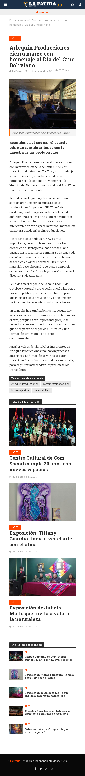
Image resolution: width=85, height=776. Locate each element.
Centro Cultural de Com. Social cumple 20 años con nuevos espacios (40, 463)
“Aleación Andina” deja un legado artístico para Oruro (47, 731)
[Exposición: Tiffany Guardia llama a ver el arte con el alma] (42, 502)
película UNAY (42, 390)
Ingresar (43, 12)
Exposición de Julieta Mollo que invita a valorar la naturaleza (40, 613)
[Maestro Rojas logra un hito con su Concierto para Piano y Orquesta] (16, 711)
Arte (15, 37)
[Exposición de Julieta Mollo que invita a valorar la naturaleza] (42, 577)
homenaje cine (20, 390)
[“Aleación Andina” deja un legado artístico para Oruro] (16, 729)
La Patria (17, 71)
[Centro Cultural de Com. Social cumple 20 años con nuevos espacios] (42, 427)
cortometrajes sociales (56, 384)
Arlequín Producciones (24, 384)
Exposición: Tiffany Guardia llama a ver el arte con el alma (40, 538)
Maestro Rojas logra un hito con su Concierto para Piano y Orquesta (47, 712)
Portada (14, 20)
